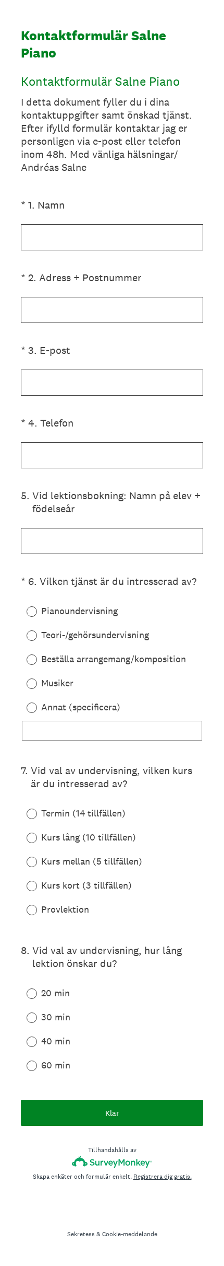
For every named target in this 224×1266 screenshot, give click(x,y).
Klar (112, 1113)
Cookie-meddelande (129, 1234)
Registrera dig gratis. (162, 1176)
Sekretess (81, 1234)
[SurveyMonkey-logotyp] (112, 1162)
